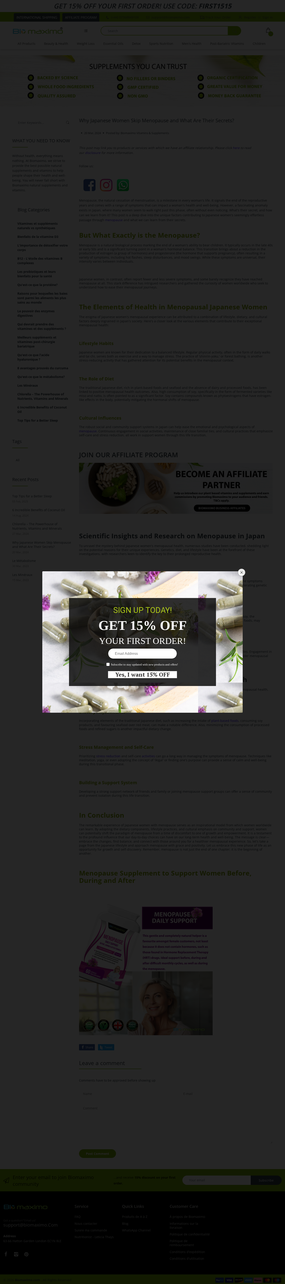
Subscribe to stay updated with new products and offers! (144, 664)
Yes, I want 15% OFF (142, 674)
